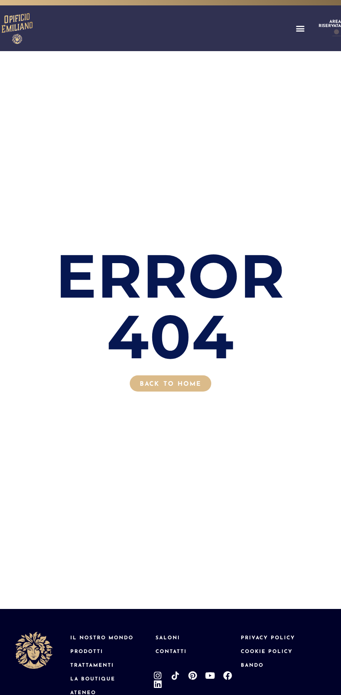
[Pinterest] (192, 675)
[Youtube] (210, 675)
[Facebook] (227, 675)
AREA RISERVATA (330, 23)
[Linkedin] (157, 684)
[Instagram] (157, 675)
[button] (300, 28)
